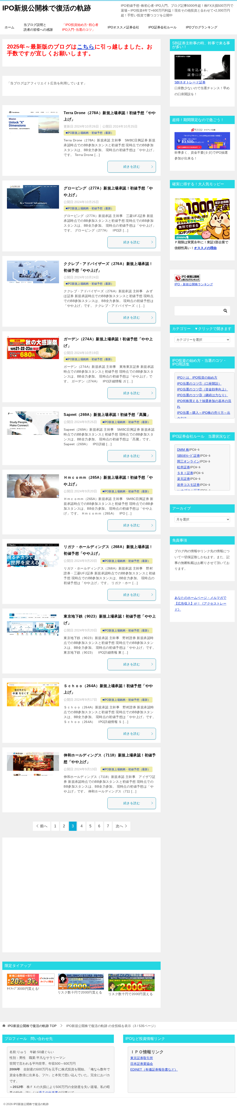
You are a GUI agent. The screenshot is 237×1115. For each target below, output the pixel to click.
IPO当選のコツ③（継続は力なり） (202, 395)
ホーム (9, 27)
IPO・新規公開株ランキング (194, 284)
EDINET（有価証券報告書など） (154, 1069)
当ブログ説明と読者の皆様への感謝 (38, 27)
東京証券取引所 (141, 1058)
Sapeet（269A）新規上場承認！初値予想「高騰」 (107, 415)
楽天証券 (183, 479)
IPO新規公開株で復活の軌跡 (46, 8)
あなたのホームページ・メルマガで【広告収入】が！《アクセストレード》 (200, 603)
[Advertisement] (81, 892)
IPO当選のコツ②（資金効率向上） (202, 389)
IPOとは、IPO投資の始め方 (197, 377)
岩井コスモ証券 (188, 485)
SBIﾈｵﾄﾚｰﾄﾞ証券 (188, 455)
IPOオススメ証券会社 (123, 27)
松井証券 (183, 467)
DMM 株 (183, 449)
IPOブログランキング (201, 27)
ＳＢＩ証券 (185, 473)
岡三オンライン (188, 461)
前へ (43, 826)
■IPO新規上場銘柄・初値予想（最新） (90, 132)
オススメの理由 (205, 248)
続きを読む (131, 166)
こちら (86, 46)
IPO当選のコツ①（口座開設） (199, 383)
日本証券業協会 (141, 1064)
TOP (32, 1026)
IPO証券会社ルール (162, 27)
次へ (119, 826)
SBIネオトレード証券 (190, 82)
